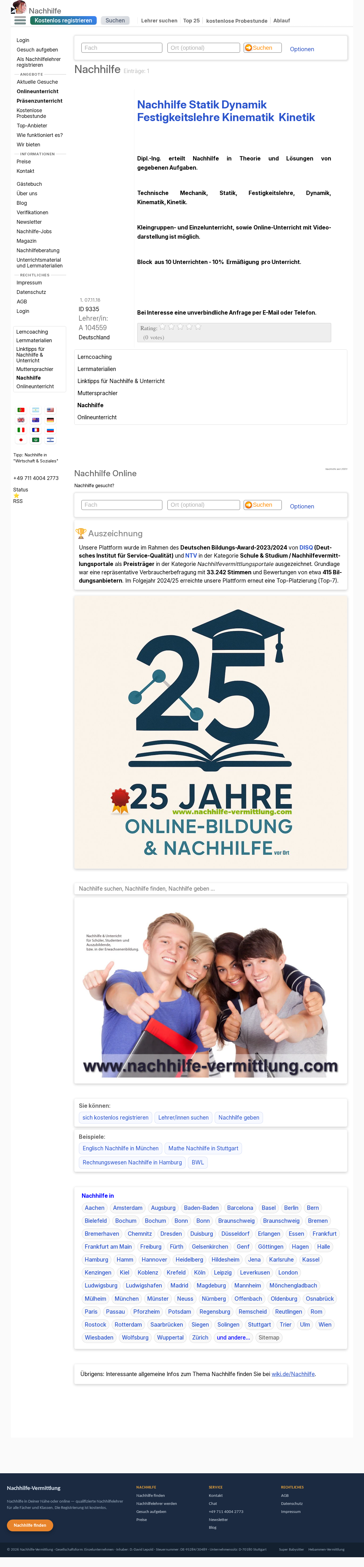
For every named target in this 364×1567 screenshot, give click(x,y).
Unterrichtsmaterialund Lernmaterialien (40, 263)
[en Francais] (35, 430)
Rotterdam (128, 1324)
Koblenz (148, 1272)
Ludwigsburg (101, 1285)
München (127, 1298)
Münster (158, 1298)
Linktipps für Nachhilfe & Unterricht (30, 354)
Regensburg (215, 1311)
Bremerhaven (102, 1233)
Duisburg (201, 1233)
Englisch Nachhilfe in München (121, 1148)
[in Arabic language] (35, 440)
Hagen (300, 1246)
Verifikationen (32, 212)
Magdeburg (211, 1285)
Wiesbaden (99, 1337)
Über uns (27, 193)
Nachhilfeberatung (38, 250)
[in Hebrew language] (50, 440)
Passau (115, 1311)
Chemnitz (140, 1233)
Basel (269, 1207)
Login (23, 40)
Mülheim (95, 1298)
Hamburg (96, 1259)
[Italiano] (21, 430)
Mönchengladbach (293, 1285)
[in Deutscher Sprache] (50, 420)
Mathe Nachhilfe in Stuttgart (203, 1148)
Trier (285, 1324)
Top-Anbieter (32, 126)
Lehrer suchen (159, 21)
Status (20, 490)
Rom (316, 1311)
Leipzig (223, 1272)
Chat (213, 1504)
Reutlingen (288, 1311)
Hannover (154, 1259)
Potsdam (179, 1311)
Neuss (185, 1298)
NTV (191, 555)
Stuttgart (259, 1324)
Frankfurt (325, 1233)
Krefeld (176, 1272)
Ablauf (281, 21)
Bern (313, 1207)
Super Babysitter (291, 1549)
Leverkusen (255, 1272)
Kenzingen (98, 1272)
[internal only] (12, 1453)
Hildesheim (225, 1259)
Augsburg (163, 1207)
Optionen (302, 49)
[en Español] (35, 410)
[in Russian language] (50, 430)
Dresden (171, 1233)
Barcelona (240, 1207)
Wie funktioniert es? (40, 135)
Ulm (305, 1324)
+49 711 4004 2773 (36, 478)
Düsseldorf (235, 1233)
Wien (325, 1324)
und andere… (233, 1337)
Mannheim (248, 1285)
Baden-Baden (201, 1207)
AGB (22, 302)
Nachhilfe (45, 10)
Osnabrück (320, 1298)
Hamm (125, 1259)
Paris (91, 1311)
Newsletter (29, 222)
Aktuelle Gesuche (37, 82)
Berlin (291, 1207)
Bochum (125, 1220)
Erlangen (269, 1233)
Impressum (29, 283)
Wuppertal (170, 1337)
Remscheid (253, 1311)
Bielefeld (96, 1220)
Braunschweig (236, 1220)
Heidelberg (189, 1259)
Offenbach (248, 1298)
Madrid (179, 1285)
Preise (24, 161)
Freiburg (150, 1246)
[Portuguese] (21, 410)
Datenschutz (31, 292)
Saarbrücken (166, 1324)
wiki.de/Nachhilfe (293, 1374)
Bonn (181, 1220)
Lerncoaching (32, 332)
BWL (198, 1162)
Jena (254, 1259)
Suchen (115, 20)
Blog (22, 203)
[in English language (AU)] (35, 420)
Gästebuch (29, 184)
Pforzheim (147, 1311)
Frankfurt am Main (108, 1246)
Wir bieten (28, 144)
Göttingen (270, 1246)
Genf (243, 1246)
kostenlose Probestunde (237, 21)
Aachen (94, 1207)
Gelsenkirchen (210, 1246)
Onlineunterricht (35, 386)
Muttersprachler (34, 369)
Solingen (228, 1324)
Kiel (124, 1272)
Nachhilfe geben (238, 1117)
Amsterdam (127, 1207)
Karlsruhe (281, 1259)
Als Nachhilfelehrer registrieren (39, 62)
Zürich (200, 1337)
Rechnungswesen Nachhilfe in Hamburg (132, 1162)
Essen (296, 1233)
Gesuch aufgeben (37, 50)
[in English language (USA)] (50, 410)
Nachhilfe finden (30, 1525)
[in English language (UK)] (21, 420)
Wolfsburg (135, 1337)
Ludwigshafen (144, 1285)
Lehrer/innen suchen (183, 1117)
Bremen (318, 1220)
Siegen (200, 1324)
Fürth (176, 1246)
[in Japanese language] (21, 440)
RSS (18, 501)
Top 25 (191, 21)
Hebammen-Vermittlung (326, 1549)
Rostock (95, 1324)
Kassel (310, 1259)
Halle (323, 1246)
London (288, 1272)
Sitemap (269, 1337)
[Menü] (20, 20)
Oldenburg (284, 1298)
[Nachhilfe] (19, 10)
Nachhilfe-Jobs (34, 231)
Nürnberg (214, 1298)
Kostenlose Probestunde (31, 113)
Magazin (27, 241)
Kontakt (25, 171)
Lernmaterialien (34, 340)
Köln (199, 1272)
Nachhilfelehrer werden (156, 1504)
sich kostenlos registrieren (115, 1117)
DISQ (306, 547)
